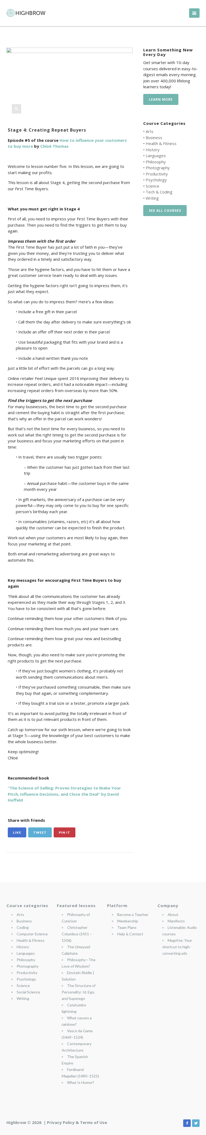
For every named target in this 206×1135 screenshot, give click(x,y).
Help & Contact (130, 934)
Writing (152, 198)
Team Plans (127, 927)
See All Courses (165, 210)
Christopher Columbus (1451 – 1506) (77, 934)
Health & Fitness (161, 143)
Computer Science (32, 934)
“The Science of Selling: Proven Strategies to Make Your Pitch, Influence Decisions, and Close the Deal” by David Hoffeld (64, 794)
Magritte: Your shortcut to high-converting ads (177, 947)
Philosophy (156, 161)
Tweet (40, 832)
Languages (156, 155)
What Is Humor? (80, 1082)
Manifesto (176, 921)
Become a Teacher (132, 914)
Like (17, 832)
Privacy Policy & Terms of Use (77, 1122)
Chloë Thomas (54, 146)
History (153, 149)
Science (152, 186)
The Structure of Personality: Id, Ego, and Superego (78, 992)
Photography (158, 167)
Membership (127, 921)
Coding (23, 927)
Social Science (28, 992)
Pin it (64, 832)
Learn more (161, 99)
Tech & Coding (159, 192)
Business (154, 137)
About (173, 914)
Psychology (156, 179)
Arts (149, 131)
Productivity (157, 174)
